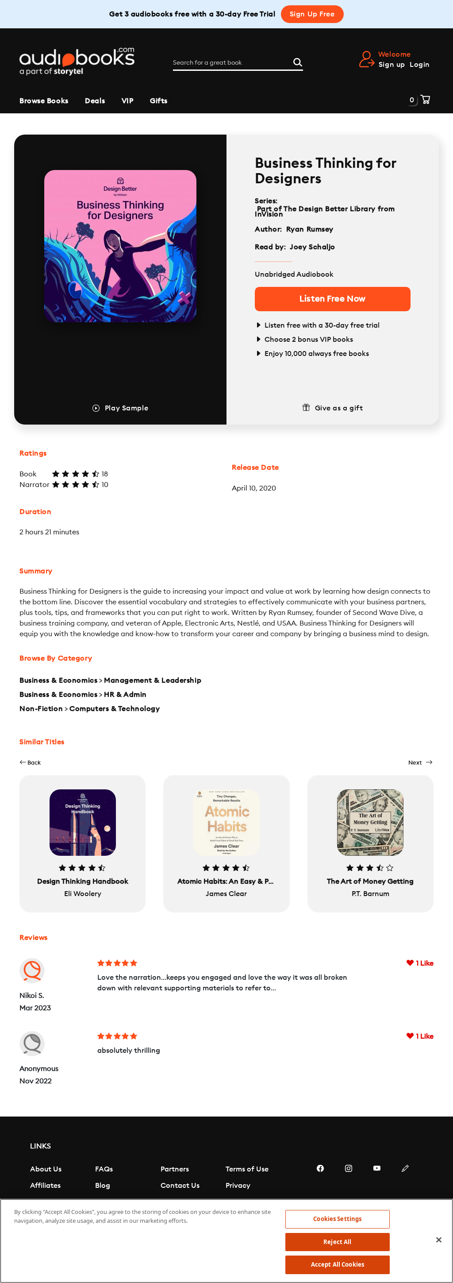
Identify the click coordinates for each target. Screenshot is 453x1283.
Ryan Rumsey (310, 229)
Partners (175, 1169)
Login (420, 64)
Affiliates (45, 1185)
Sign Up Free (312, 14)
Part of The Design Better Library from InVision (325, 211)
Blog (102, 1185)
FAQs (104, 1169)
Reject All (337, 1242)
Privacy (238, 1185)
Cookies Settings (337, 1219)
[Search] (297, 61)
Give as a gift (339, 408)
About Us (45, 1169)
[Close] (439, 1240)
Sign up (392, 64)
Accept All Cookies (337, 1264)
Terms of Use (247, 1169)
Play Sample (126, 408)
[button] (30, 762)
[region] (226, 1241)
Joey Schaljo (312, 247)
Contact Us (180, 1185)
